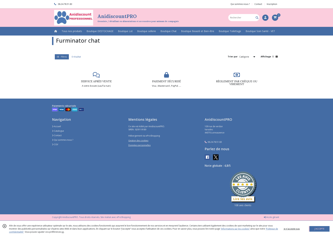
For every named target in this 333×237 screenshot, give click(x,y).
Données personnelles (139, 145)
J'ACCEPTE (319, 228)
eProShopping (124, 217)
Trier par (233, 56)
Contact (258, 4)
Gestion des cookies (138, 140)
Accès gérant (272, 217)
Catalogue (58, 130)
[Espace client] (265, 17)
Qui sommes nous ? (63, 139)
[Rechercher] (257, 17)
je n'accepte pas (292, 228)
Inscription (272, 4)
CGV (55, 144)
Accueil (57, 126)
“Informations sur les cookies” (235, 228)
